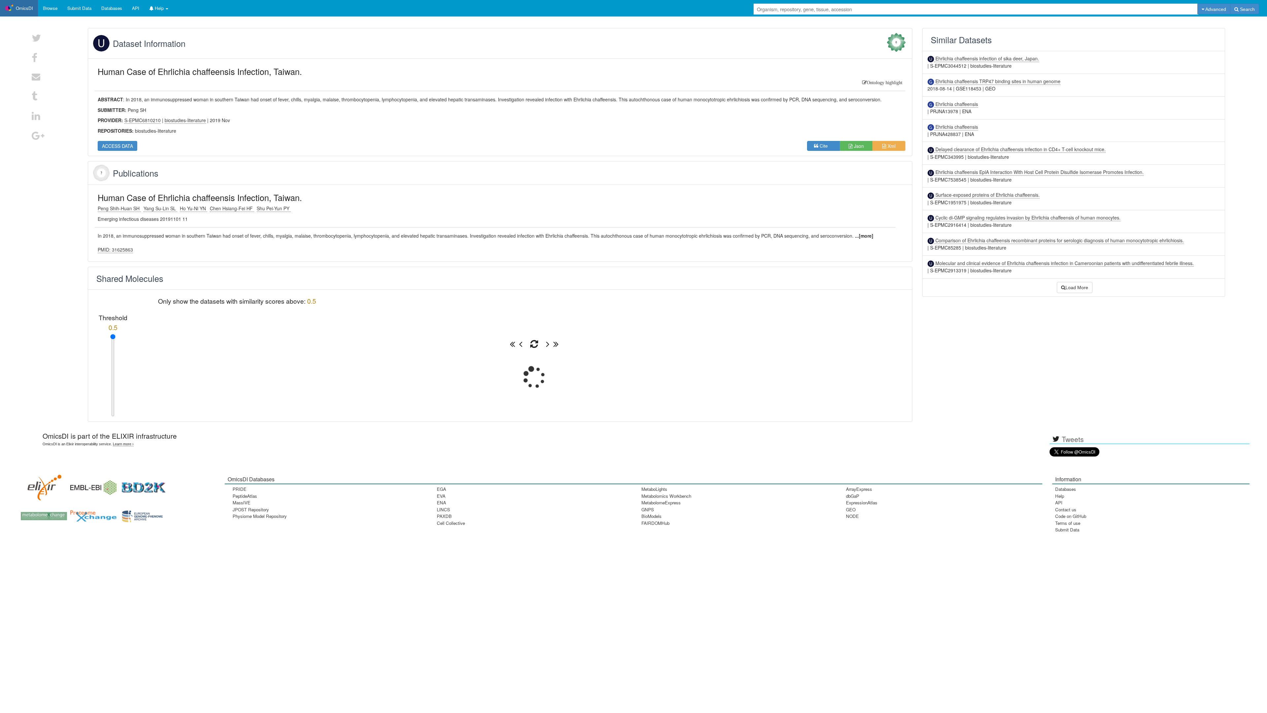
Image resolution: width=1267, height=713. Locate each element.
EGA (441, 489)
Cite (825, 146)
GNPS (647, 509)
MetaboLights (654, 489)
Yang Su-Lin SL (160, 208)
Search (1247, 9)
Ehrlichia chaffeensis (956, 104)
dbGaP (852, 496)
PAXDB (444, 516)
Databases (111, 8)
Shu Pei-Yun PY (274, 208)
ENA (441, 502)
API (1058, 502)
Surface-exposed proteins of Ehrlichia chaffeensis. (987, 194)
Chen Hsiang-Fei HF (232, 208)
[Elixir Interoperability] (42, 485)
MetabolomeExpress (661, 502)
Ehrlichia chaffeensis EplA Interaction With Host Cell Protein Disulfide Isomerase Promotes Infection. (1039, 172)
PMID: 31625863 (115, 249)
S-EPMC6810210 (142, 120)
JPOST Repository (251, 509)
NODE (852, 516)
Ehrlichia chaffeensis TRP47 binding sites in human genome (997, 81)
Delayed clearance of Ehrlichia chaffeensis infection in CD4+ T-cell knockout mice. (1020, 149)
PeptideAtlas (245, 496)
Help (1059, 496)
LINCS (443, 509)
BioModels (651, 516)
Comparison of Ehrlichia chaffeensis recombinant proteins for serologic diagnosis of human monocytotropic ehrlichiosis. (1059, 240)
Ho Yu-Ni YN (193, 208)
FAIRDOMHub (655, 523)
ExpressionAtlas (861, 502)
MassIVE (241, 502)
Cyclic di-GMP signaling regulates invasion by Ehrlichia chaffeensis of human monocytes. (1027, 217)
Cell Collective (451, 523)
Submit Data (1067, 529)
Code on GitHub (1070, 516)
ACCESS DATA (117, 146)
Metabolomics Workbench (666, 496)
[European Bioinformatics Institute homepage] (91, 485)
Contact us (1065, 509)
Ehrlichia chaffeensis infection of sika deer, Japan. (986, 58)
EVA (441, 496)
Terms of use (1067, 523)
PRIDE (239, 489)
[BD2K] (141, 485)
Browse (50, 8)
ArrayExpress (859, 489)
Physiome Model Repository (260, 516)
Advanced (1215, 9)
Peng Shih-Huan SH (119, 208)
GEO (851, 509)
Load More (1076, 287)
